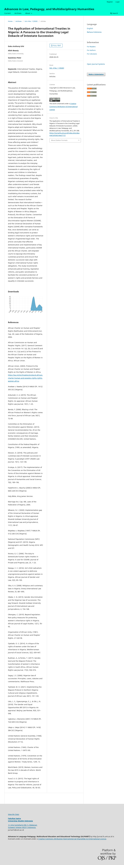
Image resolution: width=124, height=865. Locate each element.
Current (7, 13)
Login (118, 2)
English (90, 28)
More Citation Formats (59, 140)
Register (110, 2)
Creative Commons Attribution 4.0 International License (63, 106)
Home (10, 21)
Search (115, 13)
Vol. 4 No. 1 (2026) (31, 21)
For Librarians (92, 54)
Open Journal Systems (96, 64)
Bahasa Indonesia (94, 32)
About (28, 13)
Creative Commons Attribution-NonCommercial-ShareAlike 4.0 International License (72, 839)
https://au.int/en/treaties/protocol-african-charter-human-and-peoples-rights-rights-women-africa (25, 378)
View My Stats (13, 814)
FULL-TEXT (57, 45)
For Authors (91, 50)
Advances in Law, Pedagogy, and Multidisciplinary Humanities (49, 9)
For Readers (91, 47)
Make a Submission (96, 74)
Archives (18, 13)
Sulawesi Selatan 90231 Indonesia (22, 827)
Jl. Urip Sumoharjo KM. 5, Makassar (23, 825)
